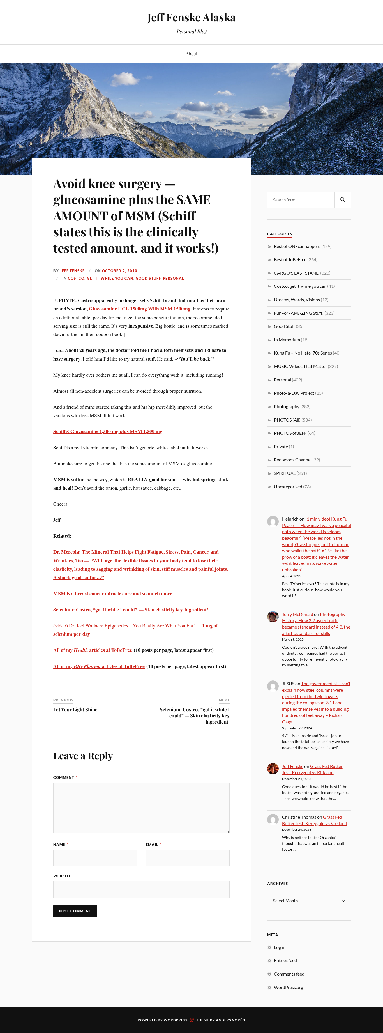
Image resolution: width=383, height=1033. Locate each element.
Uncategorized (288, 486)
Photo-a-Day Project (294, 392)
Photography (286, 406)
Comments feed (289, 973)
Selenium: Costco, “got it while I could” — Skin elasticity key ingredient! (195, 715)
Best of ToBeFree (290, 259)
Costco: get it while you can (100, 278)
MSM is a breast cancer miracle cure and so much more (112, 593)
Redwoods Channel (293, 459)
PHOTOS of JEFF (290, 433)
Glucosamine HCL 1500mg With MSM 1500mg (139, 308)
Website (62, 876)
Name (61, 844)
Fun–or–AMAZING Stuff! (299, 313)
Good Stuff (148, 278)
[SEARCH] (342, 200)
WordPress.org (288, 987)
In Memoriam (287, 339)
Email (154, 844)
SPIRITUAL (285, 473)
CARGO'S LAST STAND (296, 272)
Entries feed (285, 960)
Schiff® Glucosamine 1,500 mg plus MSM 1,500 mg (107, 431)
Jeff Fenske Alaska (191, 17)
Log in (279, 947)
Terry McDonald (297, 614)
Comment (65, 777)
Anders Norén (230, 1020)
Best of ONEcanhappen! (297, 246)
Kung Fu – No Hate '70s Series (303, 352)
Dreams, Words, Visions (297, 299)
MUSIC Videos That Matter (300, 366)
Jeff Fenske (72, 270)
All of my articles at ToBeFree (92, 650)
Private (281, 446)
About (191, 53)
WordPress (175, 1020)
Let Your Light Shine (75, 709)
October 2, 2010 (119, 270)
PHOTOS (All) (287, 419)
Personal (173, 278)
